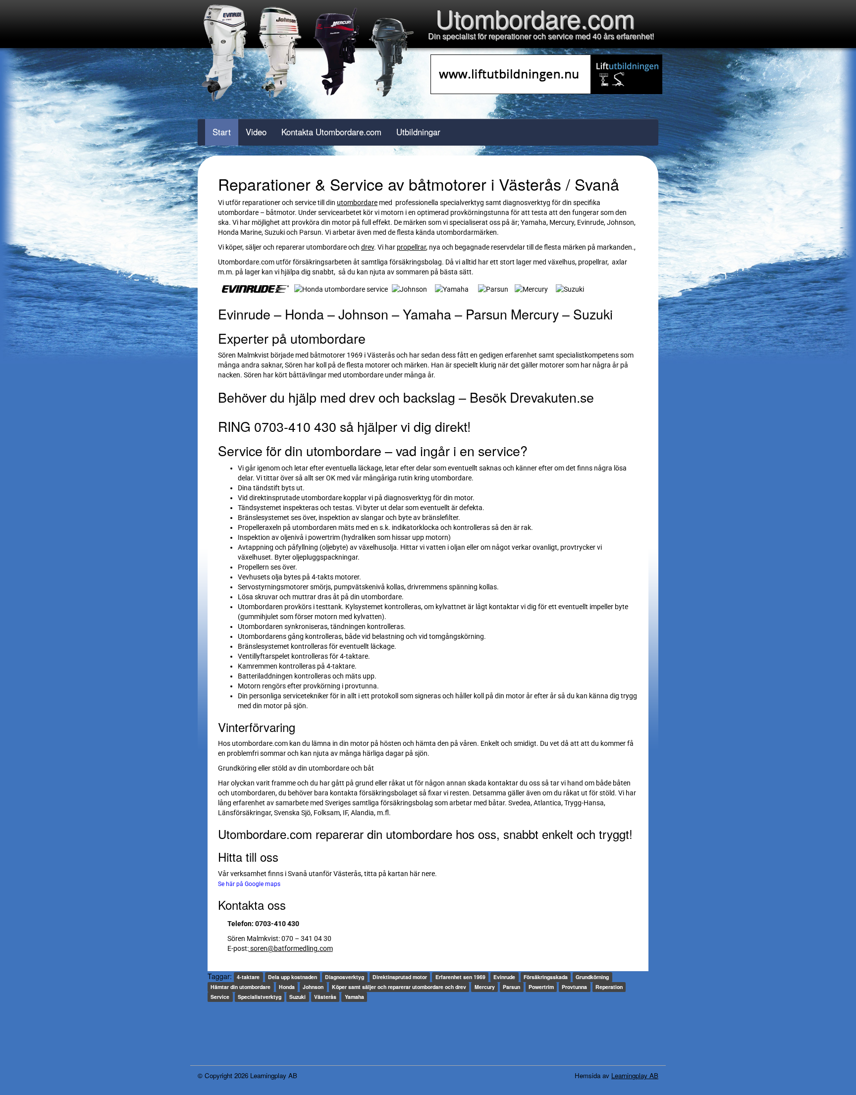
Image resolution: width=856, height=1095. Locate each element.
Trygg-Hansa (584, 803)
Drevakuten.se (552, 397)
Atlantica (547, 803)
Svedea (519, 803)
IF (345, 813)
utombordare (357, 203)
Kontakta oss (252, 904)
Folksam (327, 813)
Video (256, 132)
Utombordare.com (535, 18)
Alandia (362, 813)
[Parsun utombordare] (493, 288)
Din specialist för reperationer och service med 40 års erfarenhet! (541, 36)
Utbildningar (418, 132)
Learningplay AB (634, 1075)
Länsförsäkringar (244, 813)
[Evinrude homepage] (255, 288)
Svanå (298, 874)
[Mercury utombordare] (531, 288)
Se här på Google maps (249, 884)
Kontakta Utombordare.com (331, 132)
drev (367, 247)
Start (222, 132)
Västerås (347, 874)
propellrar (411, 247)
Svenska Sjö (292, 813)
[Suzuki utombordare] (570, 288)
